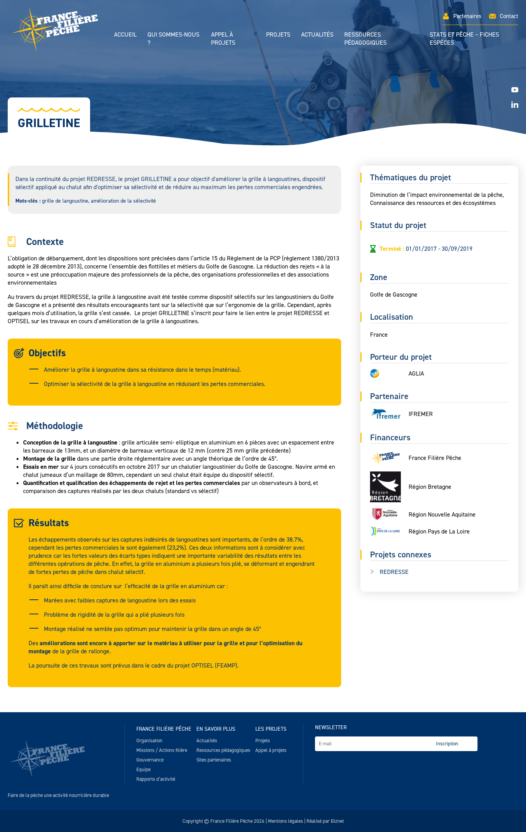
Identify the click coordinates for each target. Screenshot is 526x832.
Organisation (149, 740)
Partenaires (467, 16)
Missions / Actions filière (161, 750)
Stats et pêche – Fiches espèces (464, 38)
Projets (278, 34)
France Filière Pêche (163, 729)
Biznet (337, 821)
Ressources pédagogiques (365, 38)
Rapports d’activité (155, 779)
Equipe (143, 769)
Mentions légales (285, 821)
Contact (509, 16)
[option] (263, 96)
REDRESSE (394, 572)
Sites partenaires (213, 760)
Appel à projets (223, 38)
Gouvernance (150, 760)
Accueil (125, 34)
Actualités (317, 34)
